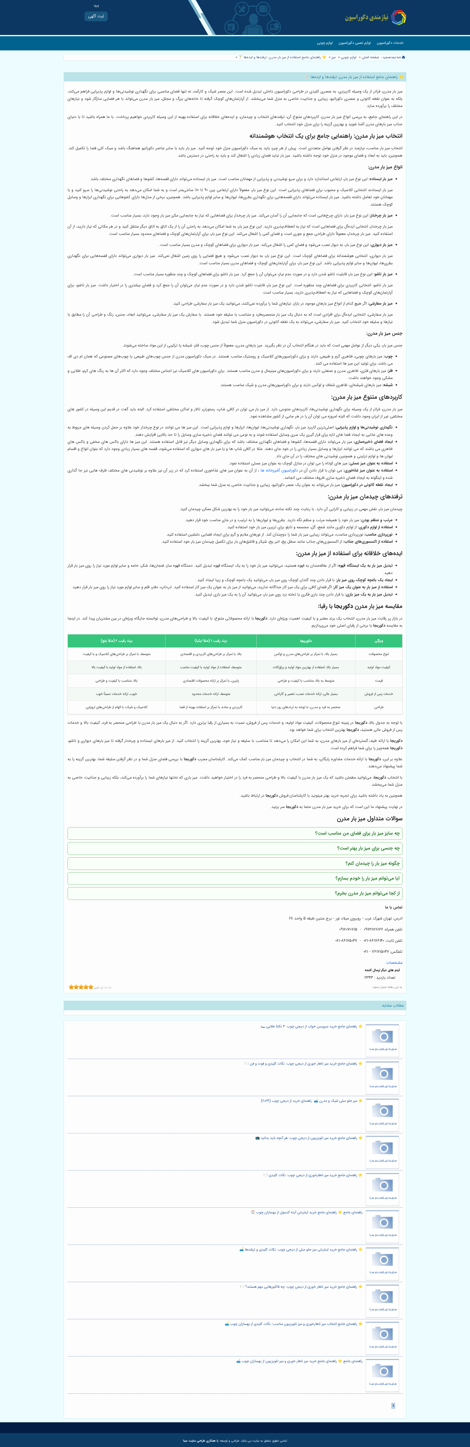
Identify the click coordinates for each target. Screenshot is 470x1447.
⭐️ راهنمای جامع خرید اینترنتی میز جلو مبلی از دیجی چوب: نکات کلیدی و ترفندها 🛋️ (301, 1249)
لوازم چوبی (325, 43)
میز (333, 57)
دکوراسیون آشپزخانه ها (279, 470)
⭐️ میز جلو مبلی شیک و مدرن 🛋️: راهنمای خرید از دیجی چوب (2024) (312, 1101)
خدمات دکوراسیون (390, 43)
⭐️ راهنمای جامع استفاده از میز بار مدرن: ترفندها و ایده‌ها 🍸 (281, 57)
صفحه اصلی (370, 57)
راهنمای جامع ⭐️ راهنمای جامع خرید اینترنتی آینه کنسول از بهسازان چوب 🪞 (307, 1212)
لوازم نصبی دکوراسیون (355, 43)
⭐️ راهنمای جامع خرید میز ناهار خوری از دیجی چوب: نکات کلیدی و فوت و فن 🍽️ (304, 1064)
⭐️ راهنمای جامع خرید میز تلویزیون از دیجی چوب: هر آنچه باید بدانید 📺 (309, 1138)
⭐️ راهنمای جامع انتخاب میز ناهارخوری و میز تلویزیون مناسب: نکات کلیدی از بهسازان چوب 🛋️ (294, 1324)
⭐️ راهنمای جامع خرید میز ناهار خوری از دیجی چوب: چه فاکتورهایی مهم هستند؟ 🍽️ (301, 1287)
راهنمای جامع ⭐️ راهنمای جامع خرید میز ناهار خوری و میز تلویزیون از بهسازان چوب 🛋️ (299, 1361)
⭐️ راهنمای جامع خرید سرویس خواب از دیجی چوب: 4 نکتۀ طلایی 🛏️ (312, 1026)
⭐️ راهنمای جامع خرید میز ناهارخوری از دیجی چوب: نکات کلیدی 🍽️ (313, 1175)
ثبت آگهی (96, 16)
